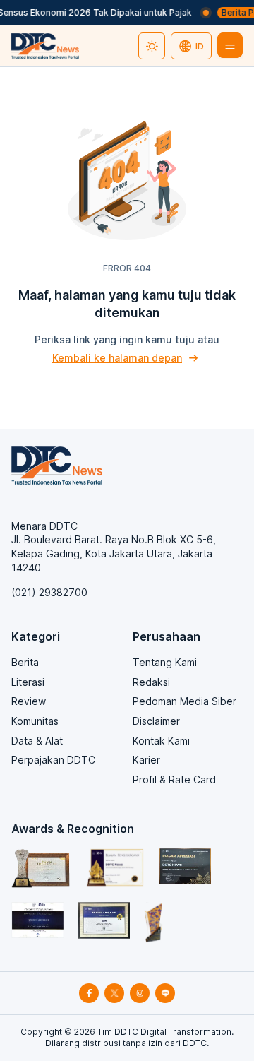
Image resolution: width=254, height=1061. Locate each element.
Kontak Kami (161, 741)
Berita (25, 662)
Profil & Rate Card (174, 779)
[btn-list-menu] (230, 45)
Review (28, 701)
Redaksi (151, 682)
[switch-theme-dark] (151, 45)
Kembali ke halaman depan (117, 358)
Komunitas (35, 721)
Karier (146, 760)
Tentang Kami (165, 662)
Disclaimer (156, 721)
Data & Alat (37, 741)
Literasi (27, 682)
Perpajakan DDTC (53, 760)
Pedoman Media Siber (184, 701)
